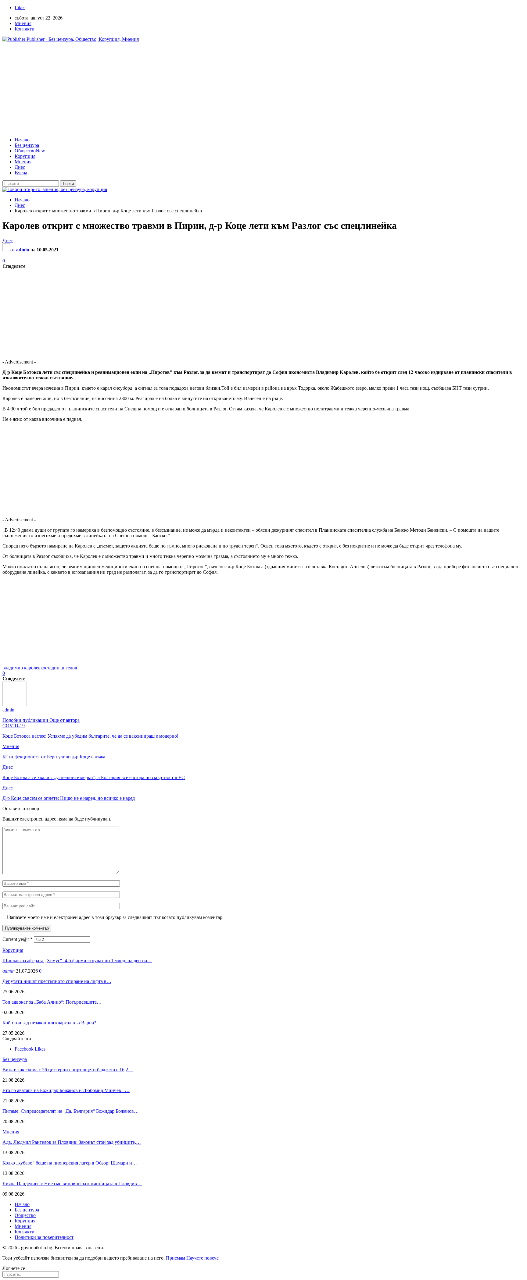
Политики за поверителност (44, 1237)
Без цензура (27, 145)
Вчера (21, 172)
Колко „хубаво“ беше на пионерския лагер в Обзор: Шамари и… (69, 1162)
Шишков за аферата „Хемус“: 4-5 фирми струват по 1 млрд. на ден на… (77, 960)
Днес (20, 167)
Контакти (24, 28)
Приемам (175, 1257)
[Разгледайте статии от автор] (14, 704)
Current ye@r (17, 939)
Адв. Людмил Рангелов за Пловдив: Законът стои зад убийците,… (71, 1142)
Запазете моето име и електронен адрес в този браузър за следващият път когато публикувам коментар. (116, 917)
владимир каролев (21, 667)
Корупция (25, 156)
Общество (30, 150)
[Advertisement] (263, 89)
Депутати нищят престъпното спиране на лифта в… (56, 981)
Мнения (23, 23)
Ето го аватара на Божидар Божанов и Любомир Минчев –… (66, 1090)
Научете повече (202, 1257)
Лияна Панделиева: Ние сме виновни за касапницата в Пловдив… (72, 1183)
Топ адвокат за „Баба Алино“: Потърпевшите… (52, 1002)
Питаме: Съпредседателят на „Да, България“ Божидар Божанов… (70, 1111)
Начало (22, 139)
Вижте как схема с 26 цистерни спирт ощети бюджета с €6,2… (67, 1069)
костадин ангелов (59, 667)
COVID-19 (13, 725)
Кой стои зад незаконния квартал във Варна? (49, 1022)
